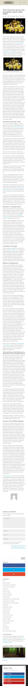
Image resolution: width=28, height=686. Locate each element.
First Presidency (20, 43)
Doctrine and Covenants (18, 126)
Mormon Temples (6, 619)
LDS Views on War (7, 609)
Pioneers (5, 625)
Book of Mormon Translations (9, 585)
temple (21, 176)
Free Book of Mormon (7, 642)
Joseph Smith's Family (7, 607)
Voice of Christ (6, 629)
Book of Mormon (6, 583)
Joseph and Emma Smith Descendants (11, 603)
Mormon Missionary (7, 617)
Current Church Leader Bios (8, 587)
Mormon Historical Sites (8, 615)
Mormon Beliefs (6, 613)
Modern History (6, 611)
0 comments (21, 16)
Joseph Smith (5, 605)
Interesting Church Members (9, 601)
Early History (5, 589)
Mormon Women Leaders (8, 621)
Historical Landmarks (7, 595)
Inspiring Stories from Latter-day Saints (11, 599)
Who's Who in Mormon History (9, 631)
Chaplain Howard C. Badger (8, 52)
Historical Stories (6, 597)
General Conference (7, 593)
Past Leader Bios (6, 623)
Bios (4, 581)
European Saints (14, 16)
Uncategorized (6, 627)
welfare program (8, 476)
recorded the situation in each (12, 249)
